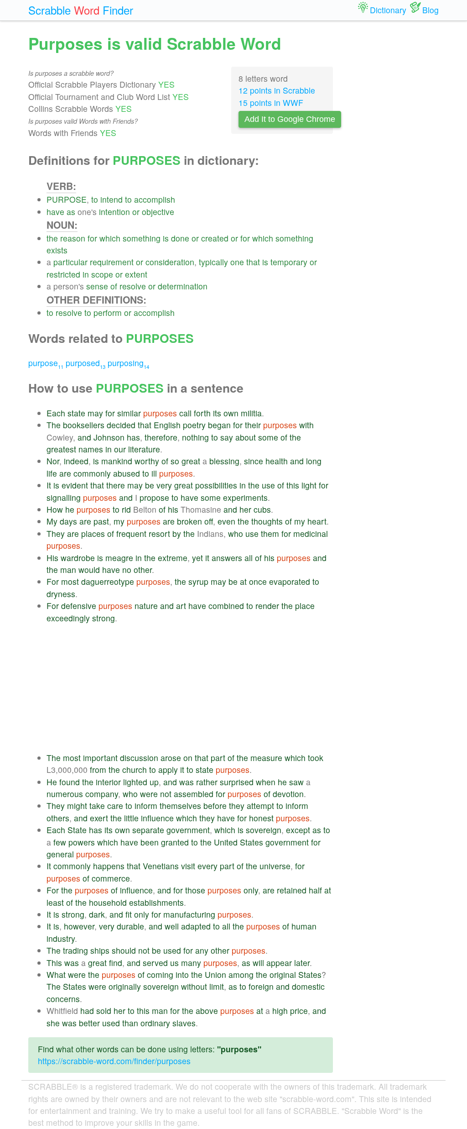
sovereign (263, 829)
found (69, 782)
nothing (195, 437)
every (207, 866)
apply (168, 769)
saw (296, 782)
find (115, 962)
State (77, 829)
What (56, 974)
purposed (85, 362)
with (306, 425)
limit (216, 986)
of (113, 286)
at (243, 581)
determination (183, 286)
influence (157, 818)
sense (97, 286)
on (187, 757)
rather (207, 782)
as (71, 211)
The (54, 425)
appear (279, 962)
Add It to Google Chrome (289, 119)
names (90, 449)
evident (75, 485)
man (68, 569)
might (77, 805)
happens (109, 866)
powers (81, 842)
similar (129, 413)
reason (72, 238)
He (52, 782)
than (130, 1023)
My (52, 521)
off (208, 521)
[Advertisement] (190, 688)
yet (197, 557)
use (268, 485)
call (185, 413)
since (253, 461)
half (315, 890)
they (236, 805)
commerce (111, 878)
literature (144, 449)
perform (107, 312)
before (215, 805)
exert (99, 818)
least (55, 902)
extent (136, 274)
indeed (76, 461)
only (251, 890)
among (241, 974)
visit (188, 866)
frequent (131, 533)
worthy (147, 461)
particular (70, 262)
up (154, 782)
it (207, 557)
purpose (45, 362)
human (304, 926)
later (302, 962)
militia (251, 413)
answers (227, 557)
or (136, 211)
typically (213, 262)
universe (275, 866)
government (188, 829)
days (68, 521)
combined (226, 605)
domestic (308, 986)
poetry (194, 425)
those (195, 890)
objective (158, 211)
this (292, 485)
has (133, 437)
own (231, 413)
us (174, 962)
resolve (132, 286)
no (126, 569)
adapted (196, 926)
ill (154, 473)
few (59, 842)
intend (111, 199)
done (180, 238)
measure (266, 757)
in (86, 274)
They (56, 533)
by (176, 533)
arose (171, 757)
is (166, 238)
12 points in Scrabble (277, 90)
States (251, 842)
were (149, 793)
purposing (128, 362)
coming (160, 974)
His (52, 557)
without (194, 986)
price (299, 1010)
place (305, 605)
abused (126, 473)
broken (189, 521)
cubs (262, 509)
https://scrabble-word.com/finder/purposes (114, 1060)
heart (317, 521)
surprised (237, 782)
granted (175, 842)
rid (126, 509)
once (258, 581)
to (94, 199)
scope (102, 274)
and (84, 437)
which (109, 238)
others (58, 818)
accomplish (154, 199)
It (49, 485)
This (54, 962)
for (92, 238)
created (214, 238)
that (253, 262)
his (173, 509)
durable (130, 926)
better (89, 1023)
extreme (172, 557)
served (155, 962)
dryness (61, 593)
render (267, 605)
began (219, 425)
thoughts (267, 521)
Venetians (161, 866)
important (100, 757)
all (248, 557)
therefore (161, 437)
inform (146, 805)
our (120, 449)
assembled (193, 793)
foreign (261, 986)
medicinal (310, 533)
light (309, 485)
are (65, 473)
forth (202, 413)
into (182, 974)
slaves (184, 1023)
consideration (169, 262)
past (101, 521)
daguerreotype (107, 581)
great (191, 461)
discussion (139, 757)
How (55, 509)
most (70, 581)
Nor (53, 461)
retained (291, 890)
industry (61, 938)
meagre (119, 557)
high (280, 1010)
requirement (112, 262)
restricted (63, 274)
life (52, 473)
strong (103, 618)
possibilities (216, 485)
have (55, 211)
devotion (288, 793)
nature (146, 605)
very (164, 485)
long (314, 461)
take (97, 805)
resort (159, 533)
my (119, 521)
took (315, 757)
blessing (224, 461)
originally (125, 986)
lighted (135, 782)
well (172, 926)
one (237, 262)
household (108, 902)
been (149, 842)
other (143, 569)
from (98, 769)
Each (56, 413)
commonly (92, 473)
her (245, 509)
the (52, 238)
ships (99, 950)
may (95, 413)
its (217, 413)
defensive (78, 605)
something (142, 238)
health (276, 461)
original (283, 974)
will (258, 962)
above (207, 1010)
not (165, 793)
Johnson (109, 437)
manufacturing (189, 914)
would (89, 569)
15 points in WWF (271, 102)
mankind (116, 461)
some (268, 437)
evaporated (289, 581)
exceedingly (68, 618)
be (149, 485)
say (226, 437)
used (172, 950)
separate (148, 829)
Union (215, 974)
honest (261, 818)
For (53, 581)
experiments (245, 497)
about (245, 437)
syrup (198, 581)
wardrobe (78, 557)
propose (154, 497)
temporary (288, 262)
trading (75, 950)
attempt (260, 805)
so (175, 461)
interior (108, 782)
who (235, 533)
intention (114, 211)
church (134, 769)
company (101, 793)
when (265, 782)
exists (57, 250)
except (298, 829)
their (253, 425)
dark (97, 914)
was (186, 782)
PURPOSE (67, 199)
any (201, 950)
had (87, 1010)
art (181, 605)
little (131, 818)
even (226, 521)
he (69, 509)
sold (103, 1010)
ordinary (155, 1023)
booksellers (83, 425)
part (218, 757)
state (76, 413)
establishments (156, 902)
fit (128, 914)
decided (121, 425)
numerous (65, 793)
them (270, 533)
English (167, 425)
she (53, 1023)
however (79, 926)
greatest (61, 449)
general (60, 854)
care (115, 805)
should (124, 950)
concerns (63, 998)
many (191, 962)
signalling (64, 497)
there (115, 485)
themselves (180, 805)
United (226, 842)
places (93, 533)
